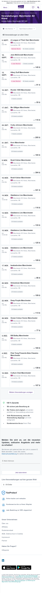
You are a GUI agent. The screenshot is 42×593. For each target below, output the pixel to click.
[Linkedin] (3, 560)
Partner (4, 540)
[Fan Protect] (9, 493)
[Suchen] (38, 7)
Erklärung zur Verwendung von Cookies (27, 577)
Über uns (5, 523)
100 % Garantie (13, 403)
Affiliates (5, 527)
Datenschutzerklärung (9, 454)
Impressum (6, 537)
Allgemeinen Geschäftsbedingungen (28, 576)
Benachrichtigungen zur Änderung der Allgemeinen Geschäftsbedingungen (18, 581)
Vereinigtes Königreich (8, 13)
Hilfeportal (5, 550)
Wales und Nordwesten (22, 13)
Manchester (33, 13)
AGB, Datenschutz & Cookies (12, 534)
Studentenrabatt (7, 530)
